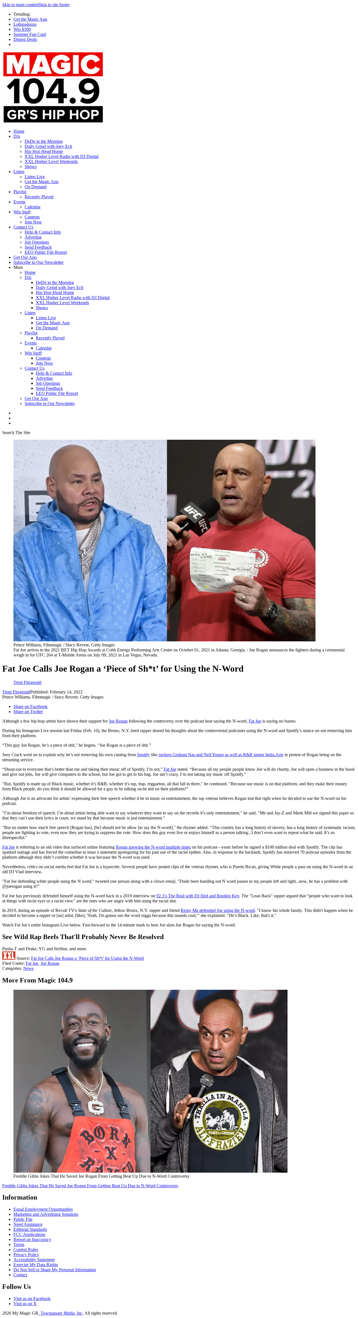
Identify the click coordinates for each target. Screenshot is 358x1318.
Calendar (33, 206)
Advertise (33, 237)
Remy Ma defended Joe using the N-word (218, 910)
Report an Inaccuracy (32, 1239)
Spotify (143, 754)
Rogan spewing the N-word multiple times (153, 847)
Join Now (33, 222)
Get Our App (25, 257)
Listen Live (35, 176)
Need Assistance (28, 1224)
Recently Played (39, 196)
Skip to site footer (54, 4)
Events (19, 201)
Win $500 (22, 29)
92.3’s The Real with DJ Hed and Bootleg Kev (197, 895)
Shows (31, 166)
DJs (16, 136)
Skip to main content (20, 4)
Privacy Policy (26, 1254)
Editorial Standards (30, 1229)
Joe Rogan (118, 721)
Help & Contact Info (43, 232)
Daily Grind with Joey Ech (48, 146)
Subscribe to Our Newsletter (38, 262)
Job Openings (37, 242)
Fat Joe (255, 721)
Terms (18, 1244)
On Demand (35, 186)
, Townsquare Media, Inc (60, 1313)
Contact (20, 1274)
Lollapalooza (24, 24)
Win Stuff (21, 211)
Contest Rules (25, 1249)
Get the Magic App (30, 19)
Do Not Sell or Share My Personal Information (54, 1269)
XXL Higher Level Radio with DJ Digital (61, 156)
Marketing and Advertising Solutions (45, 1214)
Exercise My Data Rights (35, 1264)
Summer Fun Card (29, 34)
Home (18, 131)
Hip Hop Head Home (44, 151)
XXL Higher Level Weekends (51, 161)
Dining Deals (25, 39)
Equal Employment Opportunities (43, 1209)
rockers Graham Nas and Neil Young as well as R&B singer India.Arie (221, 754)
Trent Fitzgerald (16, 692)
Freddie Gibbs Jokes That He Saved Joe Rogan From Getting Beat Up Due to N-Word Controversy (90, 1185)
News (28, 968)
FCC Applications (29, 1234)
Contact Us (23, 227)
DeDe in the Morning (44, 141)
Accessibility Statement (34, 1259)
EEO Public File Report (46, 252)
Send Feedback (38, 247)
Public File (22, 1219)
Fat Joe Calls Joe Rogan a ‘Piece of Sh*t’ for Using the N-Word (87, 958)
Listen (18, 171)
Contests (32, 217)
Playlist (19, 191)
